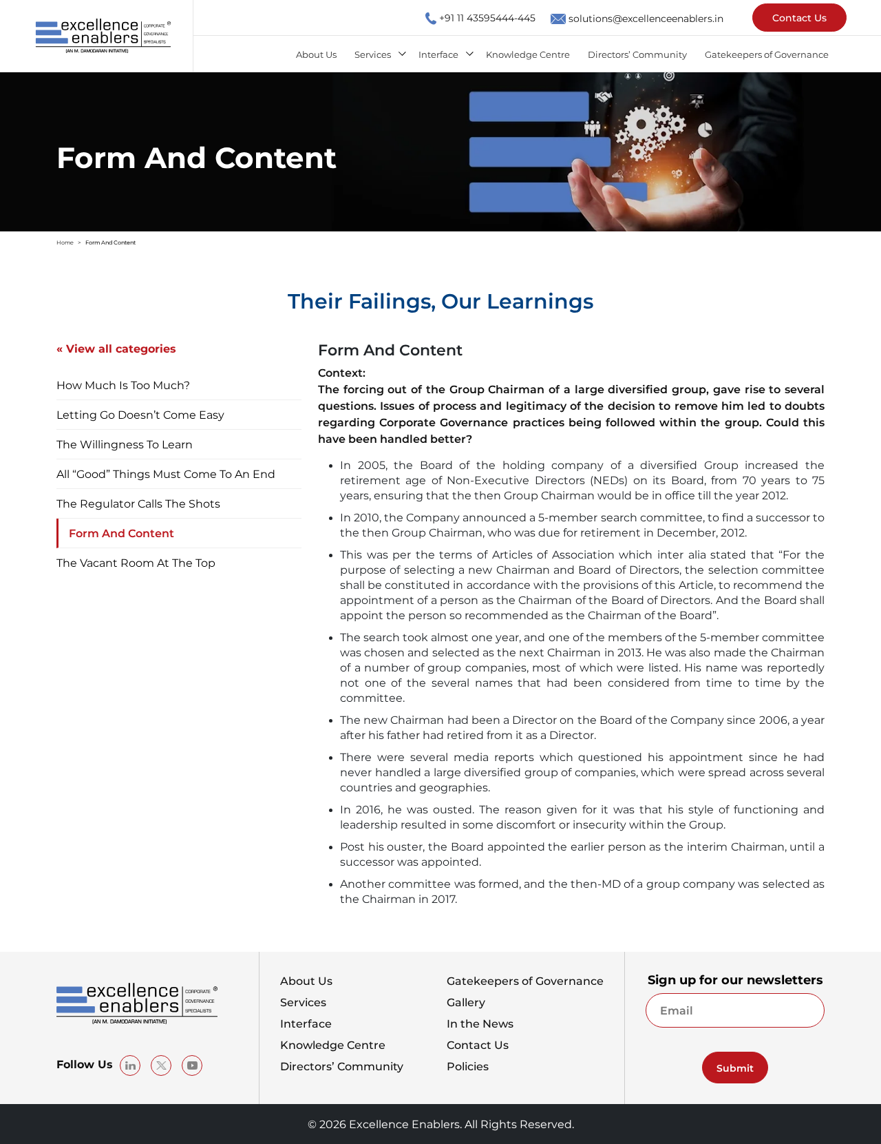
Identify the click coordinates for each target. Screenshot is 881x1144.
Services (372, 54)
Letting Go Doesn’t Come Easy (140, 414)
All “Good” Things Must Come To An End (165, 473)
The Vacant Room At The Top (135, 562)
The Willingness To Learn (124, 444)
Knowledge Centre (528, 54)
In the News (480, 1023)
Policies (468, 1066)
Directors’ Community (637, 54)
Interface (438, 54)
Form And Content (121, 533)
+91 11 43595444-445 (487, 17)
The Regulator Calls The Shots (138, 503)
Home (65, 242)
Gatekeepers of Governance (767, 54)
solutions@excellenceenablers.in (646, 18)
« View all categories (116, 348)
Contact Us (799, 17)
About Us (316, 54)
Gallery (466, 1002)
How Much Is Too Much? (123, 385)
